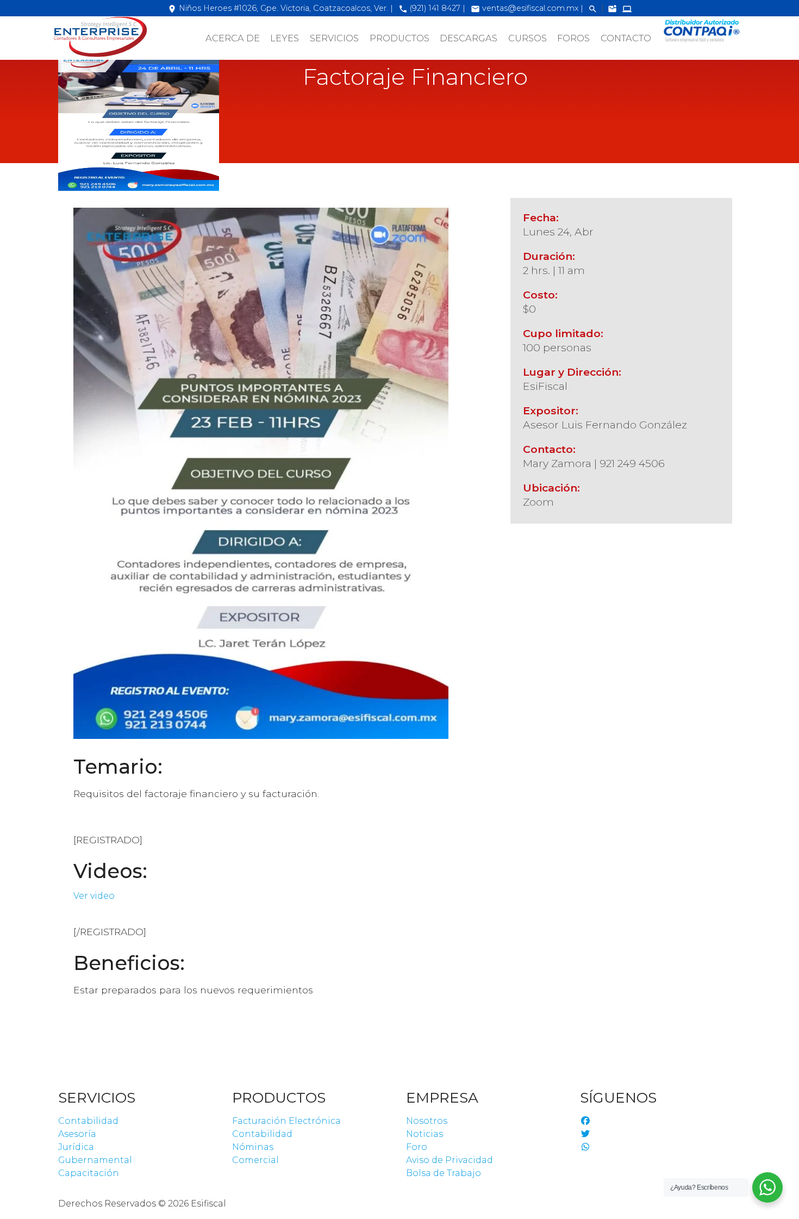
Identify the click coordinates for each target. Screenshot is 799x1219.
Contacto (626, 38)
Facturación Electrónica (286, 1121)
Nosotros (426, 1121)
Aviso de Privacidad (449, 1160)
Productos (399, 38)
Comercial (255, 1160)
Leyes (284, 38)
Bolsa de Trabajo (443, 1173)
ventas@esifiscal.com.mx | (528, 8)
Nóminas (252, 1147)
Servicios (334, 38)
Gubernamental (95, 1160)
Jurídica (76, 1147)
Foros (573, 38)
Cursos (527, 38)
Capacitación (88, 1173)
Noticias (424, 1134)
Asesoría (77, 1134)
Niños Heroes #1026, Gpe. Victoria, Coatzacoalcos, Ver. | (280, 8)
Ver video (94, 896)
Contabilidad (88, 1121)
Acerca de (232, 38)
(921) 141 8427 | (431, 8)
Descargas (468, 38)
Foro (416, 1147)
